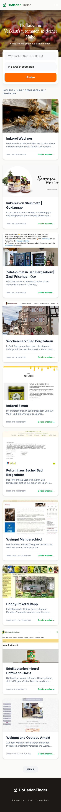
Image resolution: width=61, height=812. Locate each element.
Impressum (18, 800)
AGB (30, 800)
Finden (30, 77)
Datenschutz (42, 800)
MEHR (30, 769)
